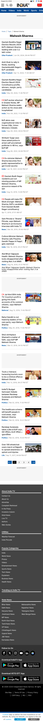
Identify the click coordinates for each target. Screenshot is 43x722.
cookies (8, 719)
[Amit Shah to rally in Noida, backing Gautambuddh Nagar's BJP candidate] (33, 65)
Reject (34, 719)
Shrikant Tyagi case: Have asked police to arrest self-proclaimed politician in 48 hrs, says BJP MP (12, 143)
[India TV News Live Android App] (11, 665)
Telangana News (28, 611)
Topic (9, 31)
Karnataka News (8, 640)
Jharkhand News (8, 614)
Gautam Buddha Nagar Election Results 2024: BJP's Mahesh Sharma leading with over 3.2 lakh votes (12, 47)
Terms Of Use (19, 692)
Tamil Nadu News (8, 624)
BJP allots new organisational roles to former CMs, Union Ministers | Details (11, 124)
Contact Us (6, 496)
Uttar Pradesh (7, 55)
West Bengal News (29, 614)
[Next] (33, 462)
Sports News (6, 569)
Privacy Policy (33, 692)
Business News (7, 578)
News (4, 229)
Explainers (5, 575)
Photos (4, 559)
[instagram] (15, 653)
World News (6, 556)
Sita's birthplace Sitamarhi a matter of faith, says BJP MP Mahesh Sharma (11, 338)
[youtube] (21, 653)
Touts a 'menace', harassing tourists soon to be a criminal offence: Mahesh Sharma (12, 375)
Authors (4, 522)
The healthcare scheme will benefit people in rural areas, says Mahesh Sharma (12, 413)
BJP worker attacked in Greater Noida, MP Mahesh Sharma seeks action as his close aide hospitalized (12, 105)
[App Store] (31, 665)
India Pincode (7, 540)
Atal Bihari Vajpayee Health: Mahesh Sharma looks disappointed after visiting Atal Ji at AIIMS (12, 258)
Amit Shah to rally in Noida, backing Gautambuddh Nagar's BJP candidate (11, 66)
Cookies (5, 714)
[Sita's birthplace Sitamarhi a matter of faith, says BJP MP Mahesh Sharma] (33, 337)
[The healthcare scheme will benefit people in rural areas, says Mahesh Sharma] (33, 412)
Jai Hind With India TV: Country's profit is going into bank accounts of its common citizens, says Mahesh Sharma (12, 300)
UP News (5, 627)
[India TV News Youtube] (41, 1)
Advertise (5, 502)
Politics (5, 328)
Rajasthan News (28, 608)
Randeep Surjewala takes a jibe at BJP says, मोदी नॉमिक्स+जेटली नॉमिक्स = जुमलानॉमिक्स (12, 431)
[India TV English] (23, 5)
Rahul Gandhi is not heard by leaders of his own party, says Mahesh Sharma (12, 321)
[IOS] (31, 1)
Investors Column (8, 512)
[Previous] (10, 462)
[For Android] (11, 679)
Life (3, 455)
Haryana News (7, 611)
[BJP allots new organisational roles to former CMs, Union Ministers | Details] (33, 123)
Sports (34, 10)
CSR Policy (16, 695)
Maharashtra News (29, 604)
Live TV (4, 518)
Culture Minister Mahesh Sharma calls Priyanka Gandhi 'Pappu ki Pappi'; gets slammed (12, 240)
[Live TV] (39, 5)
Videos (12, 10)
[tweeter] (9, 653)
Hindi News (6, 515)
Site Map (8, 692)
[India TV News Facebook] (36, 1)
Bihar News (6, 604)
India (19, 10)
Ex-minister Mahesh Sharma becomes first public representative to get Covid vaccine (12, 162)
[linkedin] (27, 653)
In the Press (6, 509)
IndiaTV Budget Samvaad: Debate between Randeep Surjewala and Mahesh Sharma (11, 394)
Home (3, 10)
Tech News (6, 572)
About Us (5, 499)
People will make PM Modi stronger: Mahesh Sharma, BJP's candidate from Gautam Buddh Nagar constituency (12, 204)
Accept (20, 719)
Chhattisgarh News (9, 630)
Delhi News (6, 608)
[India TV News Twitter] (39, 1)
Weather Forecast (8, 537)
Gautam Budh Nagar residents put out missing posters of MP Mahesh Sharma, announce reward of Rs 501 (12, 182)
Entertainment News (9, 566)
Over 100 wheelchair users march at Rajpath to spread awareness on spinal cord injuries (12, 448)
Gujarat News (7, 633)
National (5, 310)
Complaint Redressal (9, 505)
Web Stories (6, 525)
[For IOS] (31, 679)
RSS (29, 695)
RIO (24, 695)
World (26, 10)
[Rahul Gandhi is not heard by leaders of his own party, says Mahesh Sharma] (33, 320)
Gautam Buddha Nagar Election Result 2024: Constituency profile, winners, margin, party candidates (12, 85)
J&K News (5, 637)
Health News (6, 582)
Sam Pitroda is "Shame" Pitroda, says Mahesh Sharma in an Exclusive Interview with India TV (12, 222)
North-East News (8, 621)
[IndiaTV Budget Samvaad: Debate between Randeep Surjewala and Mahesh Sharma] (33, 392)
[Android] (33, 1)
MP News (5, 617)
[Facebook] (4, 653)
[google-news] (32, 653)
